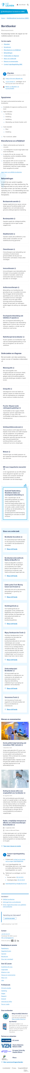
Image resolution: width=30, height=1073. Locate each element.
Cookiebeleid (6, 1068)
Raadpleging (4, 948)
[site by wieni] (26, 1070)
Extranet (3, 999)
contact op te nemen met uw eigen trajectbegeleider (15, 860)
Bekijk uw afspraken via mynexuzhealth (12, 87)
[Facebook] (12, 941)
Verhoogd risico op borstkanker (12, 902)
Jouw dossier (22, 4)
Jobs (2, 980)
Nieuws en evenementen (11, 61)
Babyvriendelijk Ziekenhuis (18, 1019)
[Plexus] (6, 1057)
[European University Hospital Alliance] (6, 1051)
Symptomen (7, 47)
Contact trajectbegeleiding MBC (13, 64)
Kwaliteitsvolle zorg (6, 967)
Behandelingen (8, 53)
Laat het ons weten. (10, 918)
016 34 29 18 (19, 877)
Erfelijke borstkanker (8, 899)
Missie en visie (5, 972)
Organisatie (4, 969)
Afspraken (7, 44)
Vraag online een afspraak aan (14, 78)
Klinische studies (6, 988)
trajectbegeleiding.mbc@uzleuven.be (16, 883)
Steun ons (4, 978)
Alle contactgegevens (7, 938)
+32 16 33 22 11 (5, 934)
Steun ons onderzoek (10, 58)
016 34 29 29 (21, 880)
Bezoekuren (4, 956)
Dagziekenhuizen (6, 951)
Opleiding (4, 991)
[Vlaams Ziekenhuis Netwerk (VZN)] (6, 1046)
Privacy (14, 1068)
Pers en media (5, 1004)
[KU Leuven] (6, 1040)
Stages (3, 993)
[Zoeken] (28, 5)
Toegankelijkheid (23, 1068)
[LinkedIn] (18, 941)
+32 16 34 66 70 (10, 81)
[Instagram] (15, 941)
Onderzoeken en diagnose (11, 56)
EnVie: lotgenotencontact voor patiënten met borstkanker (14, 905)
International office (6, 1001)
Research (3, 996)
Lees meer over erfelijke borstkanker (11, 172)
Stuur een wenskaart (7, 959)
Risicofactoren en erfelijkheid (12, 50)
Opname (3, 954)
